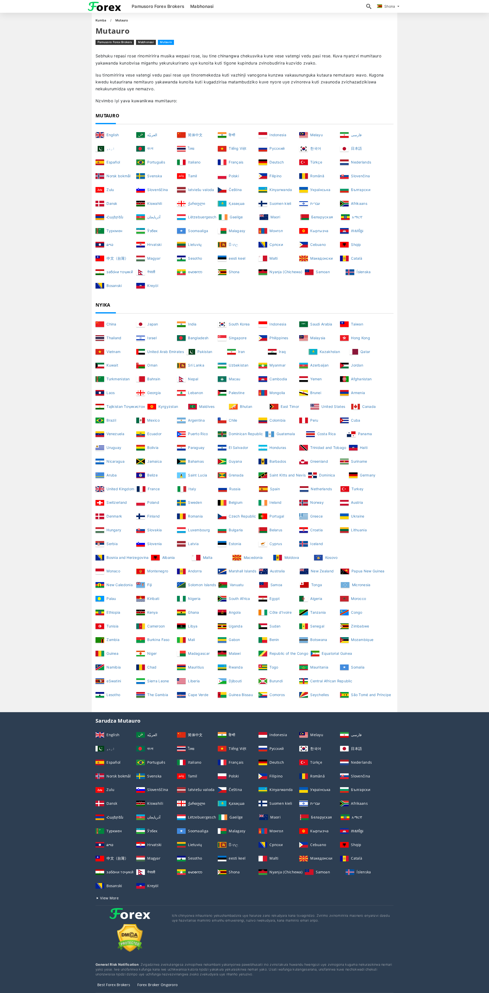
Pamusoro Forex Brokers (158, 6)
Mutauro (166, 42)
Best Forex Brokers (113, 984)
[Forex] (130, 918)
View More (109, 898)
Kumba (101, 20)
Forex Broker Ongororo (157, 984)
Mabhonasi (202, 6)
